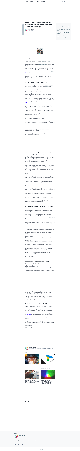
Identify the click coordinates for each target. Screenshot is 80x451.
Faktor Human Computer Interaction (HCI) (63, 38)
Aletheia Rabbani (21, 435)
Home (27, 1)
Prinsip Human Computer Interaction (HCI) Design (63, 33)
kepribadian (37, 158)
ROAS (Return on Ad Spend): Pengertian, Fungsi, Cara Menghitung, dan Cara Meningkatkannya (32, 381)
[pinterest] (23, 32)
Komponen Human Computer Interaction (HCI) (63, 30)
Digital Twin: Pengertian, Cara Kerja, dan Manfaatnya (31, 365)
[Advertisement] (40, 11)
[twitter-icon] (16, 444)
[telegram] (23, 30)
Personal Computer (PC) (49, 85)
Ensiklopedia (37, 1)
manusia (43, 61)
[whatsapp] (23, 28)
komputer (48, 61)
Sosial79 (17, 1)
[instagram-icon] (18, 444)
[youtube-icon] (20, 444)
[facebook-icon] (15, 444)
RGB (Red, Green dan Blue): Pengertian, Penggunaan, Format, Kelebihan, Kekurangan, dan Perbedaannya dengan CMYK (47, 382)
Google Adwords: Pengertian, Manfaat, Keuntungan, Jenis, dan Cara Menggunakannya (48, 365)
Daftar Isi (31, 1)
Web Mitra (43, 1)
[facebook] (23, 24)
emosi (45, 158)
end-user (47, 86)
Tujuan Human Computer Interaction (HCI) (63, 36)
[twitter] (23, 26)
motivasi (40, 158)
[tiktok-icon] (22, 444)
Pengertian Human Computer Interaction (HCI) (64, 25)
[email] (23, 34)
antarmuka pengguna (42, 64)
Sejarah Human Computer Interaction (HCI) (63, 27)
